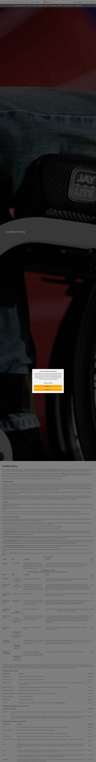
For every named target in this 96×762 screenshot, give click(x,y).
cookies (50, 373)
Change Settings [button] (48, 383)
